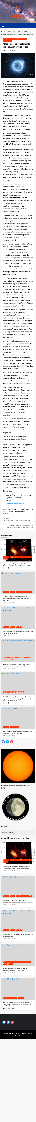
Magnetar (6, 513)
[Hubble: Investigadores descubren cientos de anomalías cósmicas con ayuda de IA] (18, 650)
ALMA (20, 557)
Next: (20, 525)
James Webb (28, 592)
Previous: (16, 519)
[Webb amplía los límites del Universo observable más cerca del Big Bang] (18, 618)
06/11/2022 (13, 50)
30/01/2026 (12, 568)
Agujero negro (13, 557)
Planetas (10, 659)
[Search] (32, 25)
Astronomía (12, 38)
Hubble (5, 659)
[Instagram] (12, 742)
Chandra (12, 592)
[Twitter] (7, 742)
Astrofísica (5, 38)
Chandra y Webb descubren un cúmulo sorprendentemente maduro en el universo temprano (16, 598)
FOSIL (5, 50)
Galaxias (5, 559)
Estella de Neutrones (21, 38)
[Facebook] (3, 742)
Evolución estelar (7, 41)
